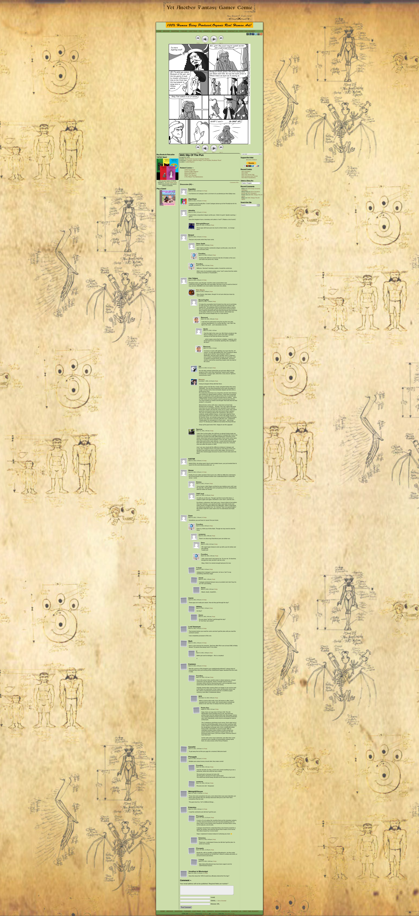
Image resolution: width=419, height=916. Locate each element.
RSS (261, 34)
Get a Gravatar (222, 900)
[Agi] (194, 368)
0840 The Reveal (190, 175)
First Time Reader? (247, 31)
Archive (166, 31)
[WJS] (194, 698)
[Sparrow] (191, 431)
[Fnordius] (194, 256)
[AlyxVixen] (183, 201)
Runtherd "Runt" (216, 160)
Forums (184, 31)
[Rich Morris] (191, 295)
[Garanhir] (183, 749)
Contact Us (233, 31)
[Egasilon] (183, 191)
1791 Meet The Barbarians (193, 177)
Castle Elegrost (189, 162)
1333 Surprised (189, 170)
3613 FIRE (244, 173)
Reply (205, 190)
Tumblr (250, 34)
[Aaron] (196, 590)
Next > (213, 43)
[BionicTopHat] (194, 302)
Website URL (215, 904)
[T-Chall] (191, 570)
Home (159, 31)
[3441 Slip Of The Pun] (209, 143)
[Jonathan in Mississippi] (183, 874)
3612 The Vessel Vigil (247, 174)
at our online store (171, 182)
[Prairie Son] (196, 710)
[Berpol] (183, 237)
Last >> (221, 43)
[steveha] (183, 213)
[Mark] (183, 643)
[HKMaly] (191, 609)
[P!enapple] (183, 759)
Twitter (255, 34)
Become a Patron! (251, 160)
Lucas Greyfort (207, 160)
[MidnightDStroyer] (191, 226)
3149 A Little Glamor (191, 171)
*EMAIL (218, 900)
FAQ (200, 31)
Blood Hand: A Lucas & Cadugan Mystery (197, 159)
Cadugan (189, 160)
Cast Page (193, 31)
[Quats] (198, 331)
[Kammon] (183, 666)
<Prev (205, 43)
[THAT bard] (191, 496)
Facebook (253, 34)
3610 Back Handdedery (248, 177)
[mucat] (194, 580)
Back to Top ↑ (231, 913)
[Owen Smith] (191, 246)
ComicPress (214, 913)
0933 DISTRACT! (190, 173)
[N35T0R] (183, 461)
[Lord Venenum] (183, 629)
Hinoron (202, 379)
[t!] (191, 653)
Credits (206, 31)
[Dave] (183, 518)
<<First (198, 43)
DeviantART (247, 34)
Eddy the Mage (197, 160)
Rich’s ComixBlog (219, 31)
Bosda (243, 193)
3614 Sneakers (246, 171)
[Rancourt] (196, 320)
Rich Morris (200, 290)
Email (258, 34)
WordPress (205, 913)
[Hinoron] (194, 385)
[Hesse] (183, 472)
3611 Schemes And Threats (249, 176)
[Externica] (183, 810)
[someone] (194, 536)
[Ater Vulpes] (183, 280)
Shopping (175, 31)
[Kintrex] (191, 484)
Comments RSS (234, 182)
